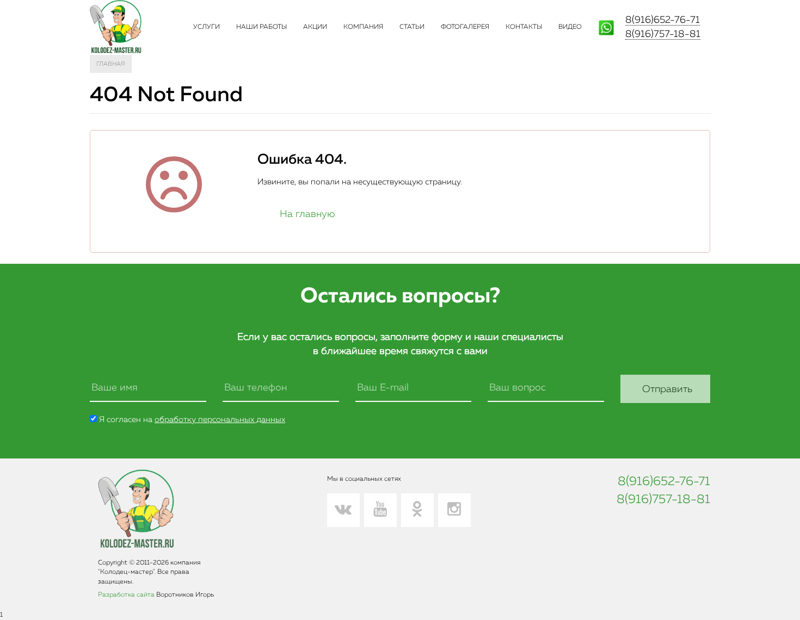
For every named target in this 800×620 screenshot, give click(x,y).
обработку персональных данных (220, 420)
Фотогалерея (465, 27)
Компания (363, 27)
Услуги (206, 27)
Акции (315, 27)
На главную (307, 214)
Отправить (667, 389)
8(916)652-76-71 (662, 20)
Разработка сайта (126, 595)
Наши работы (261, 27)
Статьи (411, 27)
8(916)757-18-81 (662, 34)
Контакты (524, 27)
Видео (570, 27)
